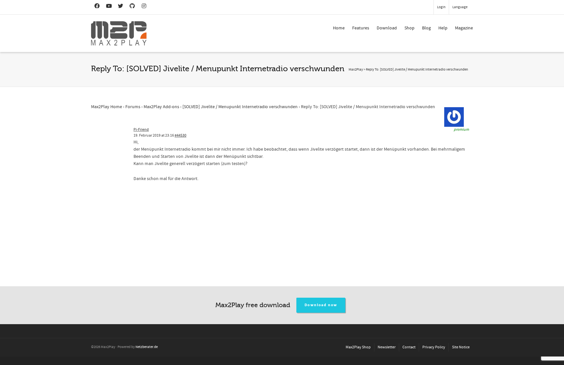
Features (360, 28)
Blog (426, 28)
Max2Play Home (106, 107)
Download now (321, 305)
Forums (132, 107)
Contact (408, 347)
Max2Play (356, 69)
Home (339, 28)
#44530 (180, 135)
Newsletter (387, 347)
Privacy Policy (433, 347)
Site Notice (461, 347)
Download (387, 28)
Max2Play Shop (358, 347)
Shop (409, 28)
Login (441, 7)
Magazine (464, 28)
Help (442, 28)
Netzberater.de (146, 347)
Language (459, 7)
